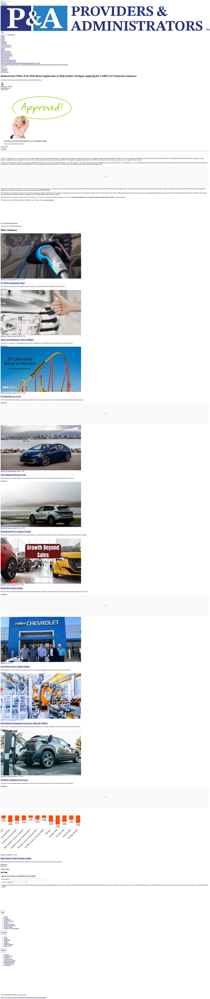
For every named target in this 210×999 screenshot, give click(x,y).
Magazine (20, 63)
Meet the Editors (10, 64)
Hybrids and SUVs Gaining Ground (16, 531)
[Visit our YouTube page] (6, 873)
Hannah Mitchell (11, 279)
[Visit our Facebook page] (3, 873)
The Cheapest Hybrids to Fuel (13, 475)
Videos (16, 63)
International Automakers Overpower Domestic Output (24, 723)
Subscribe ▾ (4, 4)
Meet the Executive (6, 51)
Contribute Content (56, 64)
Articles (16, 1)
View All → (4, 866)
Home (2, 72)
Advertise (3, 64)
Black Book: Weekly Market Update (16, 858)
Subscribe (4, 70)
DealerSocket (7, 223)
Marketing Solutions (45, 64)
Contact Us (17, 64)
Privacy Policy (4, 997)
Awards (3, 39)
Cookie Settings (24, 64)
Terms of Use (11, 997)
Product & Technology (6, 54)
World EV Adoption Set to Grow (14, 780)
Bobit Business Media (34, 64)
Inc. (12, 223)
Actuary (3, 36)
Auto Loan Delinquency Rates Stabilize (17, 340)
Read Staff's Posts (5, 88)
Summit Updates (5, 57)
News (12, 1)
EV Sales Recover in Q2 (11, 396)
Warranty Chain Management (8, 60)
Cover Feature (7, 1)
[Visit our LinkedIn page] (1, 873)
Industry (3, 48)
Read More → (4, 289)
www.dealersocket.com (43, 188)
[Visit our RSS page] (5, 873)
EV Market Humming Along (13, 283)
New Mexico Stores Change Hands (15, 666)
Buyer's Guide (36, 63)
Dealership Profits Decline (12, 588)
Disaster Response (5, 45)
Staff (8, 854)
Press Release (64, 64)
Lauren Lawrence (11, 336)
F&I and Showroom (17, 226)
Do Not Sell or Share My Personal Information (34, 997)
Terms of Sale (18, 997)
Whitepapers (11, 63)
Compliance (4, 42)
